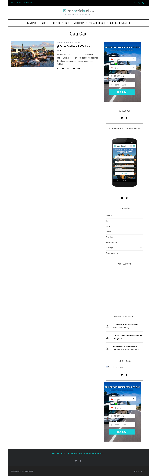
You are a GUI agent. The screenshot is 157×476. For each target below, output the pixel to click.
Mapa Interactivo (112, 253)
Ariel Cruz (63, 50)
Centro (108, 232)
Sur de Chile (67, 42)
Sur (107, 221)
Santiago (109, 216)
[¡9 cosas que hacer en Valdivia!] (32, 54)
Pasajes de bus (111, 242)
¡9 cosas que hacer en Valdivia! (73, 46)
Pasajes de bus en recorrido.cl (22, 3)
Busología (109, 248)
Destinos (60, 42)
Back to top (138, 471)
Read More (76, 68)
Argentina (109, 237)
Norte (108, 226)
